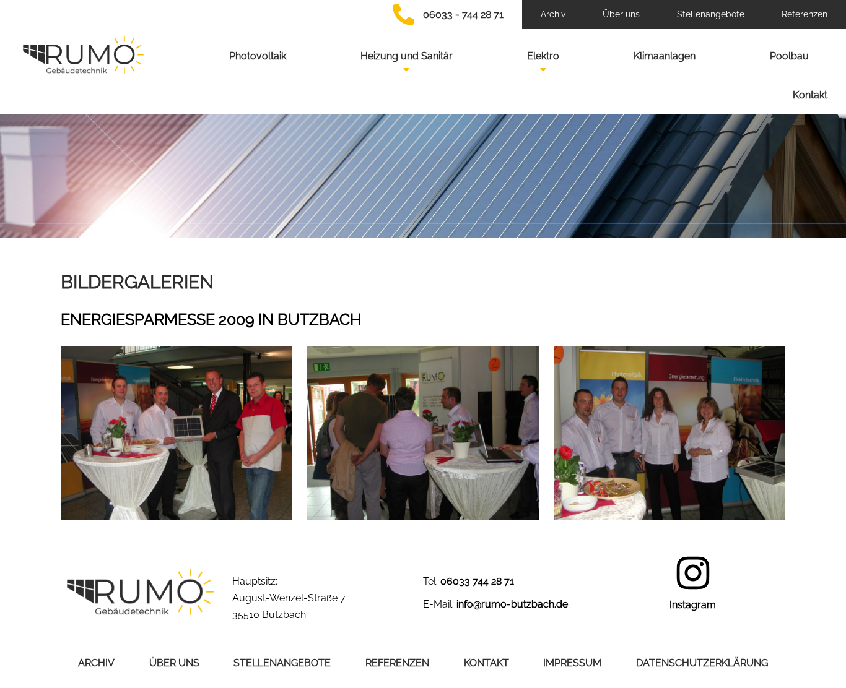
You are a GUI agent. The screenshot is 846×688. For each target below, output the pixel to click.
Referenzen (804, 14)
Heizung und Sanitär (406, 56)
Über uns (621, 14)
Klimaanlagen (665, 56)
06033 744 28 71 (477, 581)
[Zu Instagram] (693, 572)
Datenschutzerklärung (702, 663)
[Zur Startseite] (83, 55)
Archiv (553, 14)
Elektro (543, 56)
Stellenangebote (710, 14)
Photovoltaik (257, 56)
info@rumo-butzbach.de (512, 604)
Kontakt (810, 95)
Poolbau (789, 56)
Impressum (572, 663)
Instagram (692, 605)
